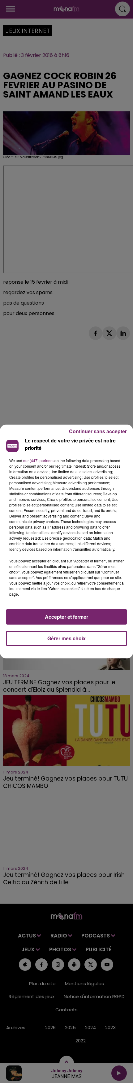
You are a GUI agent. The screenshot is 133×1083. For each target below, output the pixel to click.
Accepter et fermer (66, 616)
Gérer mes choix (66, 638)
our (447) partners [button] (38, 460)
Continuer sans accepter (98, 431)
